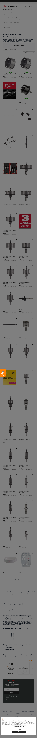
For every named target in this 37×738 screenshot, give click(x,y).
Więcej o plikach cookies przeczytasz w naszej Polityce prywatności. (18, 724)
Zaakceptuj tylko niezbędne (19, 726)
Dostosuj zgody (19, 729)
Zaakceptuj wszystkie (19, 731)
